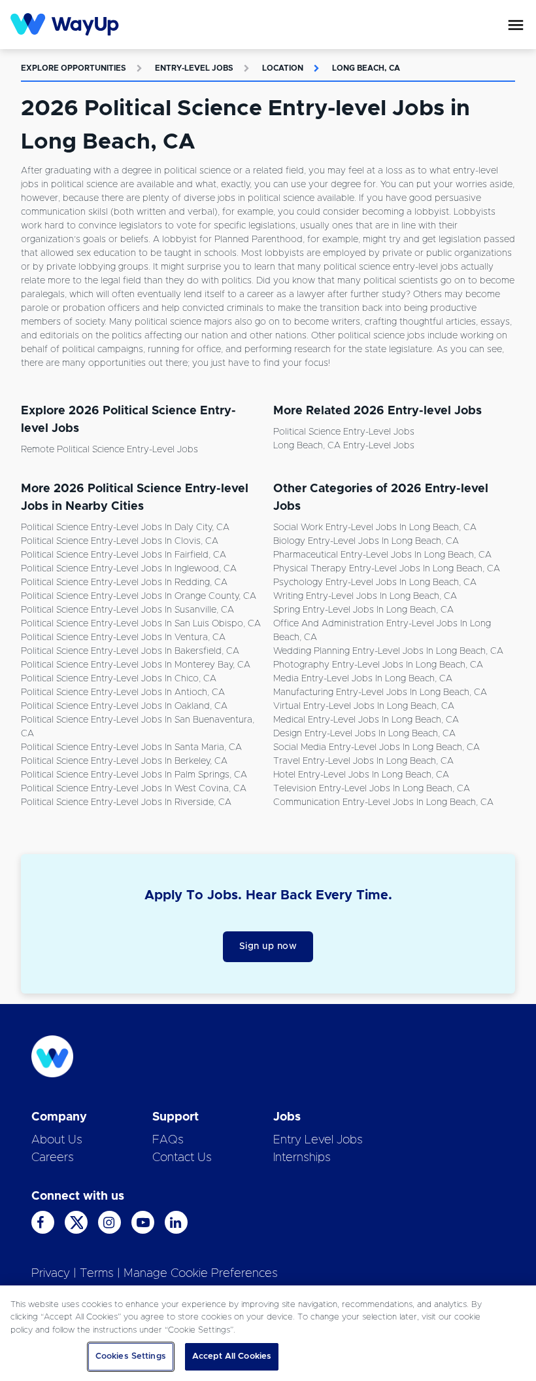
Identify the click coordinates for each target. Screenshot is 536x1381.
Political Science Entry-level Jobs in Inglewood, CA (129, 568)
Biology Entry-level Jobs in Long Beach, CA (366, 541)
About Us (56, 1140)
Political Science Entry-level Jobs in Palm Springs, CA (134, 775)
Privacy (50, 1274)
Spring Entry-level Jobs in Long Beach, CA (363, 610)
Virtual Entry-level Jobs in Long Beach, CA (363, 706)
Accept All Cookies (231, 1356)
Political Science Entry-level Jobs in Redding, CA (124, 582)
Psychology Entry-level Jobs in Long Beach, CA (375, 582)
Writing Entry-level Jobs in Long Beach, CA (365, 596)
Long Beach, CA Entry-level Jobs (343, 445)
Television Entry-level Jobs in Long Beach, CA (371, 788)
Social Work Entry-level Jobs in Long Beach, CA (375, 527)
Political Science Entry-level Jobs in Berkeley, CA (124, 761)
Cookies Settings (130, 1356)
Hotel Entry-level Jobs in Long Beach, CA (361, 775)
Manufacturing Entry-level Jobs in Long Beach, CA (380, 692)
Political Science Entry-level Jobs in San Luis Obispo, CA (141, 623)
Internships (302, 1158)
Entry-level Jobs (194, 68)
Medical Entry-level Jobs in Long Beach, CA (366, 720)
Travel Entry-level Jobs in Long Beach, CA (363, 761)
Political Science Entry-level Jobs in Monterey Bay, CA (135, 665)
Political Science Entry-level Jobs (343, 432)
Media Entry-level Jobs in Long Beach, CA (362, 678)
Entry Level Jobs (318, 1140)
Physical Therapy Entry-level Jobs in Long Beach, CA (386, 568)
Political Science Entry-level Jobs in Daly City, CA (125, 527)
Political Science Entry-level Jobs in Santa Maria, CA (131, 747)
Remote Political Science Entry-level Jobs (109, 449)
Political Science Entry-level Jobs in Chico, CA (118, 678)
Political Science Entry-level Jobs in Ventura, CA (123, 637)
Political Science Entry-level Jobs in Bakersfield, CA (130, 651)
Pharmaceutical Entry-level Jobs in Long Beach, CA (382, 555)
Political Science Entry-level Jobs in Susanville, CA (127, 610)
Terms (97, 1274)
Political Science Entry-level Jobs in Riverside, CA (126, 802)
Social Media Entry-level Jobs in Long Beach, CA (376, 747)
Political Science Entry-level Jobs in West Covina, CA (133, 788)
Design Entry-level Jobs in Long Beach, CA (364, 733)
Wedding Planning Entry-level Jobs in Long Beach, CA (388, 651)
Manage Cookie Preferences (201, 1274)
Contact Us (182, 1158)
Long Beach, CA (366, 68)
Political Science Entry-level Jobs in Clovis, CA (119, 541)
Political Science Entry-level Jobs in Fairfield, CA (123, 555)
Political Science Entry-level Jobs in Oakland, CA (124, 706)
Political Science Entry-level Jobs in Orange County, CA (138, 596)
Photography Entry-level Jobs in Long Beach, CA (378, 665)
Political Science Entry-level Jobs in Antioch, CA (123, 692)
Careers (52, 1158)
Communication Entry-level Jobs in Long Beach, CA (383, 802)
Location (282, 68)
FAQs (168, 1140)
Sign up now (268, 946)
